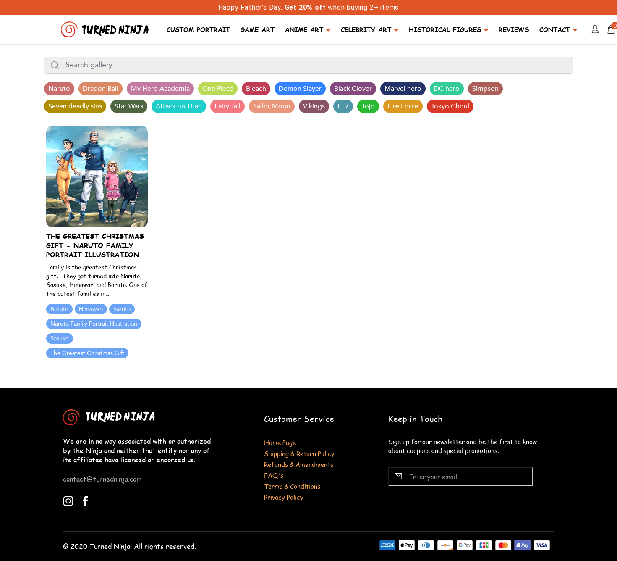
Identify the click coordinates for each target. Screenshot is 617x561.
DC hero (447, 88)
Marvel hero (402, 88)
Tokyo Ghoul (450, 106)
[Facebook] (85, 500)
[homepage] (106, 28)
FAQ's (273, 475)
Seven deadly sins (75, 106)
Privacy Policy (283, 497)
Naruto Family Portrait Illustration (93, 324)
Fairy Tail (227, 106)
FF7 (343, 106)
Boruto (59, 309)
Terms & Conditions (292, 486)
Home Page (280, 442)
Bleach (256, 88)
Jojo (368, 106)
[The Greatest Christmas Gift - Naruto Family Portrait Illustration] (97, 176)
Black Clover (353, 88)
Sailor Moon (271, 106)
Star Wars (129, 106)
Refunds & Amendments (298, 464)
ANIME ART (304, 29)
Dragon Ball (100, 88)
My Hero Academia (160, 88)
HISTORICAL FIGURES (445, 29)
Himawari (91, 309)
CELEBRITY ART (366, 29)
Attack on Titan (179, 106)
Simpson (485, 88)
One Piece (217, 88)
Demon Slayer (300, 88)
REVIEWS (514, 29)
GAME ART (258, 29)
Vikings (314, 106)
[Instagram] (68, 500)
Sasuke (59, 338)
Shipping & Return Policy (299, 453)
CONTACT (554, 29)
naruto (122, 309)
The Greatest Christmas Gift (87, 353)
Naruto (59, 88)
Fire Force (402, 106)
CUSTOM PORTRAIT (198, 29)
